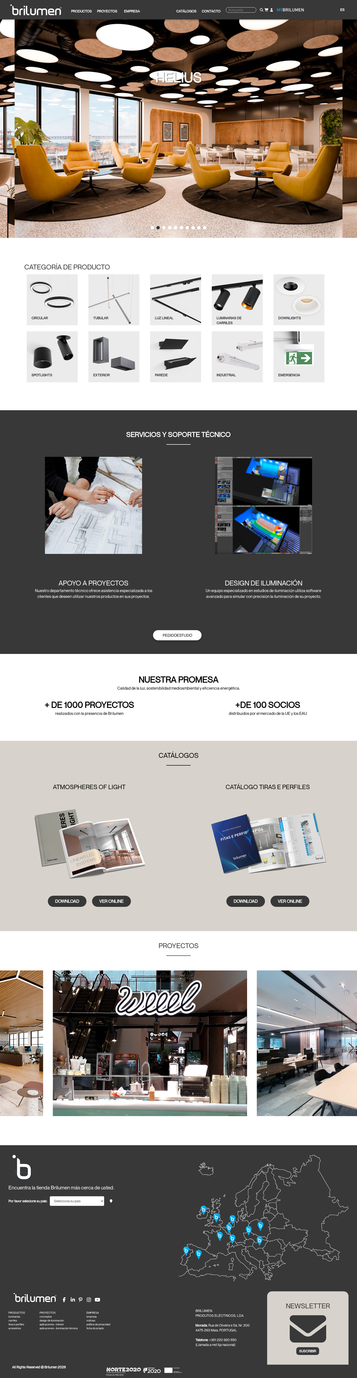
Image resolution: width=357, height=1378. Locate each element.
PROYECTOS (48, 1312)
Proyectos (107, 11)
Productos (81, 11)
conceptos (46, 1316)
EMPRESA (92, 1312)
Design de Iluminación (263, 583)
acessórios (14, 1328)
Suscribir (307, 1351)
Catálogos (186, 11)
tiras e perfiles (16, 1324)
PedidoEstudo (177, 635)
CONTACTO (211, 11)
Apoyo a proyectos (93, 583)
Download (67, 901)
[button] (5, 1048)
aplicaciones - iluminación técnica (59, 1328)
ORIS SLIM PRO (179, 77)
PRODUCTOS (16, 1312)
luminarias (14, 1316)
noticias (90, 1320)
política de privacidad (98, 1324)
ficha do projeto (95, 1328)
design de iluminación (52, 1320)
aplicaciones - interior (52, 1324)
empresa (91, 1316)
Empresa (132, 11)
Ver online (111, 901)
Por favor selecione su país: (27, 1201)
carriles (12, 1320)
